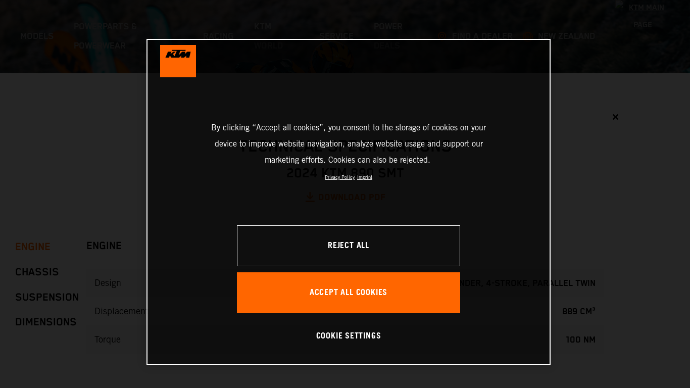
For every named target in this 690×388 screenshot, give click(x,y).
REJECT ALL (348, 246)
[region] (348, 202)
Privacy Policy (340, 177)
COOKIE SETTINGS (348, 336)
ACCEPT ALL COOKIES (348, 293)
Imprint (364, 177)
